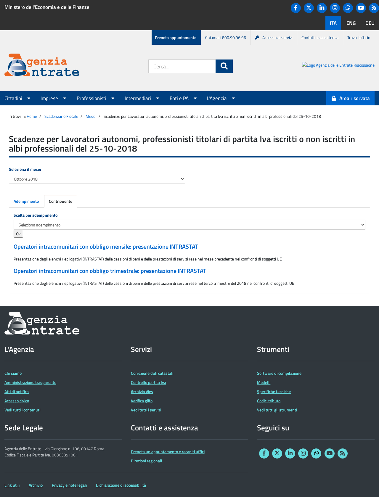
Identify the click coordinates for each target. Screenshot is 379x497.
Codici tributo (268, 401)
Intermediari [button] (138, 98)
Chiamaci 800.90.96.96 (225, 37)
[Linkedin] (322, 8)
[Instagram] (335, 8)
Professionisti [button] (92, 98)
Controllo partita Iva (148, 382)
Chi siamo (13, 373)
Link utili (12, 485)
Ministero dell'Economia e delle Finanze (46, 7)
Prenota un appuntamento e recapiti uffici (168, 451)
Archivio (36, 485)
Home (32, 116)
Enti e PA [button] (180, 98)
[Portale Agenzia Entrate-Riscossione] (338, 66)
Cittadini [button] (13, 98)
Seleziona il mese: (25, 169)
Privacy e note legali (69, 485)
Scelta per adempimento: (36, 215)
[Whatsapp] (348, 8)
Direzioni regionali (146, 461)
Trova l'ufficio (358, 37)
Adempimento (26, 201)
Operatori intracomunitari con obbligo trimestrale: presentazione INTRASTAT (110, 270)
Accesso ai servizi (277, 37)
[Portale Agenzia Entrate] (41, 66)
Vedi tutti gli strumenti (277, 410)
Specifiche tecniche (274, 391)
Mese (90, 116)
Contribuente (60, 201)
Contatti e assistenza (319, 37)
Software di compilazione (279, 373)
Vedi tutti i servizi (146, 410)
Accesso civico (16, 401)
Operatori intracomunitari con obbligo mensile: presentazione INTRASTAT (106, 246)
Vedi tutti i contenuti (22, 410)
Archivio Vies (142, 391)
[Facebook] (296, 8)
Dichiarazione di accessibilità (121, 485)
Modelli (263, 382)
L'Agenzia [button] (217, 98)
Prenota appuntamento (175, 37)
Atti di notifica (16, 391)
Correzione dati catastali (152, 373)
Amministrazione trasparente (30, 382)
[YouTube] (361, 8)
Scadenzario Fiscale (61, 116)
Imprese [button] (50, 98)
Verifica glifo (141, 401)
